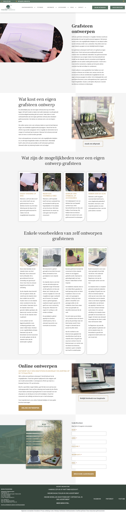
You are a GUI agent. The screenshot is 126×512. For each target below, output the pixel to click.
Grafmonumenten (70, 510)
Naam (74, 430)
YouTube (121, 499)
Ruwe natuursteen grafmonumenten (96, 510)
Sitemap (56, 510)
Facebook (97, 499)
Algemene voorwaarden (27, 510)
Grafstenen (62, 510)
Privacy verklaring (45, 510)
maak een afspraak (92, 144)
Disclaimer (37, 510)
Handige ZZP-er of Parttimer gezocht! (63, 489)
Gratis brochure (117, 7)
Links (52, 510)
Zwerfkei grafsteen (81, 510)
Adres (74, 438)
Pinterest (109, 499)
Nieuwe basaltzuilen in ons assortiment (63, 493)
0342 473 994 (7, 1)
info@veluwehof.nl (24, 1)
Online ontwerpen (100, 7)
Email (74, 463)
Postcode (76, 446)
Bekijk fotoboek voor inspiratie (92, 398)
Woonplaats (77, 454)
